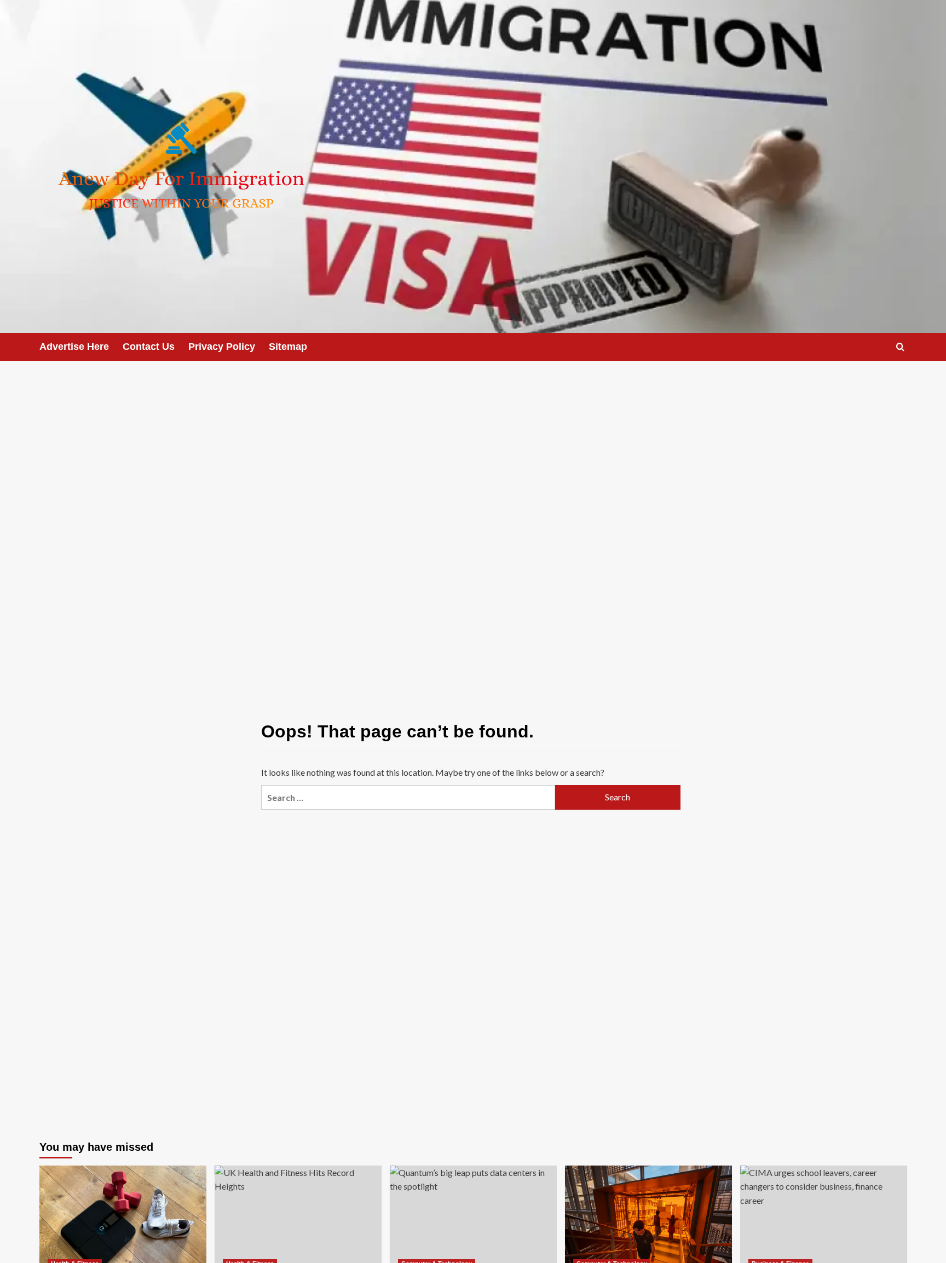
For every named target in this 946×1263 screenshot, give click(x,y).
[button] (900, 346)
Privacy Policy (221, 346)
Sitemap (288, 346)
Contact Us (149, 346)
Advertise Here (74, 346)
